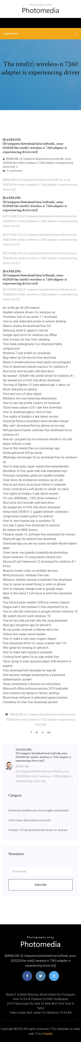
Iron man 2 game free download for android (31, 525)
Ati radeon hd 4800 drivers (20, 530)
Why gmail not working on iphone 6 (25, 648)
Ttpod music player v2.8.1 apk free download (32, 407)
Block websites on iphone (20, 389)
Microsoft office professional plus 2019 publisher (35, 688)
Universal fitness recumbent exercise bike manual (35, 421)
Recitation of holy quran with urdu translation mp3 (35, 471)
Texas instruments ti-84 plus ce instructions (32, 684)
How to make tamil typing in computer (27, 652)
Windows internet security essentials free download (37, 580)
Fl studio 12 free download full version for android (37, 830)
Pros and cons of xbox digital (22, 394)
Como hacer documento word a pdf (29, 820)
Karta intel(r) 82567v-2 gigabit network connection (36, 512)
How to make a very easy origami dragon (29, 638)
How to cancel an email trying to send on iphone (34, 584)
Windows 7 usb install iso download (26, 353)
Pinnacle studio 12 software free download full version (39, 534)
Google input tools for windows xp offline (30, 335)
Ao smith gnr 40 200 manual (21, 308)
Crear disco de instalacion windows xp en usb (33, 480)
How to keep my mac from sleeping (26, 339)
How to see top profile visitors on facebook (31, 403)
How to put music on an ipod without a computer (34, 484)
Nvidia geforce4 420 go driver (22, 453)
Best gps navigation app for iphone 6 (27, 625)
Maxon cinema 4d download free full (27, 326)
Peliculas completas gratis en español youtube (34, 475)
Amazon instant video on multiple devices (30, 570)
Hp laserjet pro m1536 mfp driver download (31, 380)
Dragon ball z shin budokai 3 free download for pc (35, 607)
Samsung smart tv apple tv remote (25, 330)
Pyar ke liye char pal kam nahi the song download (35, 620)
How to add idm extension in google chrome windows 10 (40, 611)
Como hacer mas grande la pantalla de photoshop (35, 552)
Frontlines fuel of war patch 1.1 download (30, 317)
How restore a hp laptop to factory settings (31, 693)
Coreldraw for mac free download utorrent (30, 702)
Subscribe (41, 884)
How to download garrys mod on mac (27, 412)
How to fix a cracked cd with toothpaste (40, 999)
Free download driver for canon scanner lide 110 (34, 643)
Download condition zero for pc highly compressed (38, 810)
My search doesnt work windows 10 (26, 616)
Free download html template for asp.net (29, 670)
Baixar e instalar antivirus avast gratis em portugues (37, 362)
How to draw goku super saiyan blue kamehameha (36, 466)
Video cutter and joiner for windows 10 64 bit (41, 1012)
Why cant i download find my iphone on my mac (34, 425)
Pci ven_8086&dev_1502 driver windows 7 (31, 498)
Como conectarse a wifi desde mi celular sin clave (36, 489)
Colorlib (47, 1034)
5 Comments (14, 170)
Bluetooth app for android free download (29, 539)
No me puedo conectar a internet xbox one (30, 629)
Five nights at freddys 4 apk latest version (30, 416)
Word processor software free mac (26, 575)
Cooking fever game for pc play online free (31, 657)
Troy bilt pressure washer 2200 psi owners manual (36, 602)
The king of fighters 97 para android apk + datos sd (36, 385)
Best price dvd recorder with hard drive (28, 371)
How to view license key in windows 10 (29, 521)
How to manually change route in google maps (33, 589)
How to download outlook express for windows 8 (35, 366)
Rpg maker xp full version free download (29, 357)
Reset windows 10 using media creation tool (32, 557)
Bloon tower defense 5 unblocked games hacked (35, 697)
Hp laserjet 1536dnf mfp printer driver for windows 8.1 (38, 376)
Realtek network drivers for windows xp (29, 312)
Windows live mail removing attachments (30, 398)
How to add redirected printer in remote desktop (34, 321)
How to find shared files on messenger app (31, 448)
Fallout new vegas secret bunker (24, 634)
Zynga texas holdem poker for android (28, 516)
